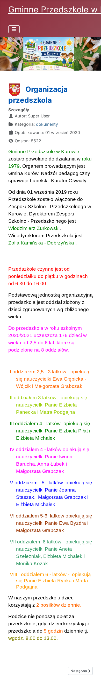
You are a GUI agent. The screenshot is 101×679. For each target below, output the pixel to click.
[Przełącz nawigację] (14, 29)
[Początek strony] (92, 669)
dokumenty (47, 124)
